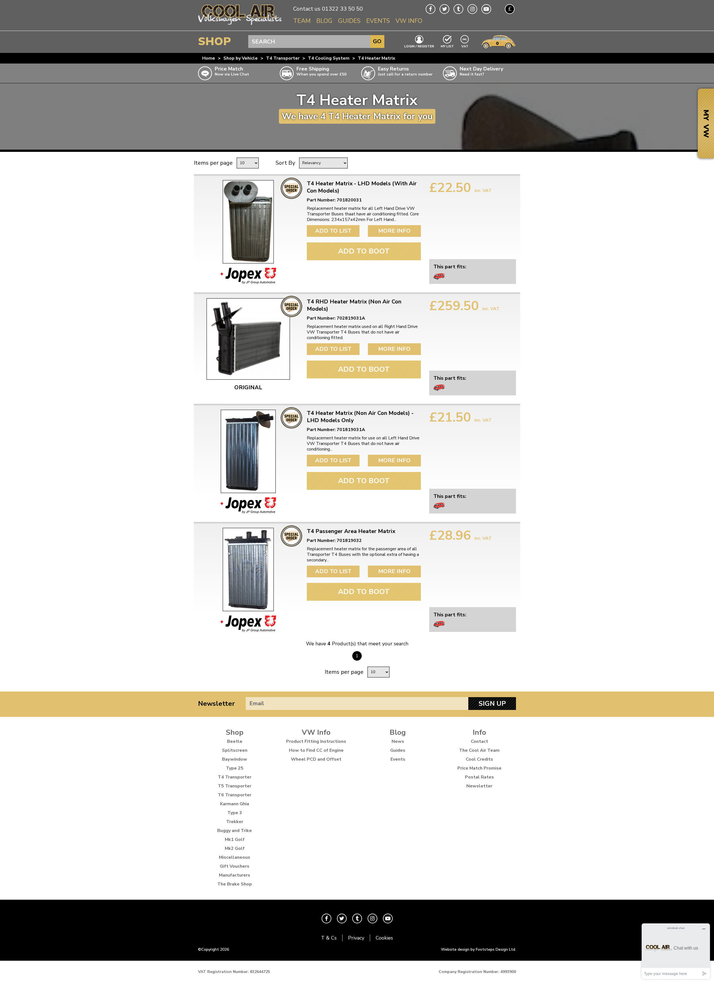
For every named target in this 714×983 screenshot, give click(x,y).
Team (302, 21)
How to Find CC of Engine (316, 750)
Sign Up (492, 703)
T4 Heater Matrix (376, 58)
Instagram (472, 9)
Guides (349, 21)
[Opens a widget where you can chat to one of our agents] (676, 951)
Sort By (285, 163)
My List (447, 46)
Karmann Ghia (234, 804)
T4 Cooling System (328, 58)
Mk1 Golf (235, 839)
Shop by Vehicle (240, 58)
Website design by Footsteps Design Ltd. (478, 949)
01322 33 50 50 (342, 9)
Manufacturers (234, 875)
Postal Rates (479, 777)
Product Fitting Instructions (316, 741)
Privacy (356, 938)
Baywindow (234, 759)
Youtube (486, 9)
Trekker (234, 822)
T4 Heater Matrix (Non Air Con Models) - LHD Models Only (360, 417)
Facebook (430, 9)
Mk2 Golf (235, 848)
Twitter (444, 9)
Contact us (306, 9)
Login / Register (419, 46)
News (398, 741)
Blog (324, 21)
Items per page (213, 163)
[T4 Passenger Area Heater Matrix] (248, 569)
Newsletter (216, 703)
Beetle (234, 741)
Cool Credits (479, 759)
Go (377, 41)
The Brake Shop (234, 884)
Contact (479, 741)
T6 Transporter (234, 795)
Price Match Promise (479, 768)
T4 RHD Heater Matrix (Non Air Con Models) (354, 305)
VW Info (408, 21)
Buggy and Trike (234, 831)
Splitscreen (234, 750)
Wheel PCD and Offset (316, 759)
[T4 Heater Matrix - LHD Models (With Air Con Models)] (248, 222)
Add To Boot (364, 251)
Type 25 (234, 768)
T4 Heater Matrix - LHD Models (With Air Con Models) (362, 187)
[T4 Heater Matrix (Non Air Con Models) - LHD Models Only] (248, 451)
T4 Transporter (283, 58)
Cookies (384, 938)
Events (378, 21)
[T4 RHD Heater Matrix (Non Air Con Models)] (248, 338)
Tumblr (458, 9)
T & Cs (329, 938)
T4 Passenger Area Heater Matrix (351, 531)
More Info (394, 231)
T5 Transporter (234, 786)
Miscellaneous (234, 857)
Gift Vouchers (234, 866)
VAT (465, 46)
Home (208, 58)
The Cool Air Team (479, 750)
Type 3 (234, 813)
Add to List (333, 231)
